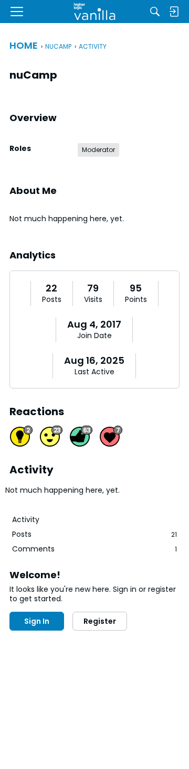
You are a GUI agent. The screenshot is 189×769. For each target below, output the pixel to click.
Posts (51, 300)
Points (136, 300)
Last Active (94, 372)
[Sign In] (173, 11)
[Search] (154, 11)
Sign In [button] (36, 621)
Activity (25, 519)
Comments (94, 549)
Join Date (94, 336)
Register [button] (99, 621)
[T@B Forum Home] (95, 11)
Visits (93, 300)
